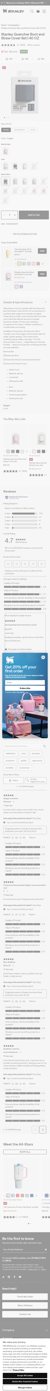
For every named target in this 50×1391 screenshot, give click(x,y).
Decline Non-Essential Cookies (25, 1382)
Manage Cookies (25, 1388)
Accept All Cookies (25, 1376)
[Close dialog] (43, 657)
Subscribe (25, 688)
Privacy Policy (18, 1370)
